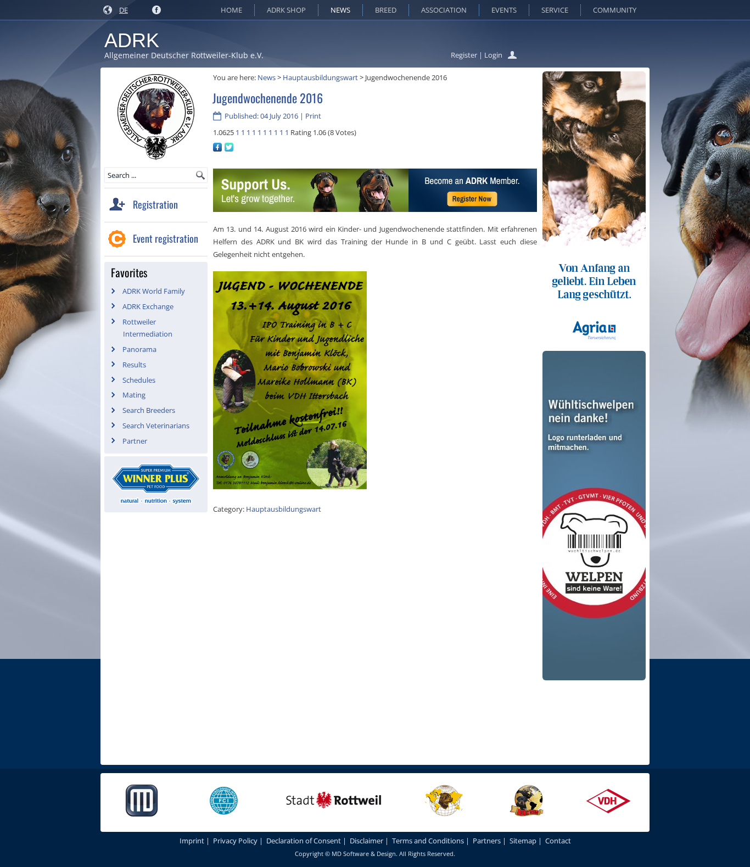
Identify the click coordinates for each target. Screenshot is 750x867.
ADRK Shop (286, 10)
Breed (385, 10)
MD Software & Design (364, 853)
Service (554, 10)
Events (504, 10)
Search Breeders (148, 410)
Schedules (138, 380)
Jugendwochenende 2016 (267, 98)
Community (614, 10)
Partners (487, 841)
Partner (134, 441)
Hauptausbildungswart (320, 77)
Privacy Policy (235, 841)
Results (134, 365)
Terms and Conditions (428, 841)
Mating (133, 395)
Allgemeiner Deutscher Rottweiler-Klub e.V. (184, 55)
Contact (558, 841)
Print (313, 116)
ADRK (131, 40)
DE (123, 10)
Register (464, 55)
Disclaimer (366, 841)
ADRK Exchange (147, 306)
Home (231, 10)
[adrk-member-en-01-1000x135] (375, 209)
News (340, 10)
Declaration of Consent (303, 841)
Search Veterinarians (155, 425)
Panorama (139, 349)
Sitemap (523, 841)
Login (493, 55)
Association (444, 10)
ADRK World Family (153, 291)
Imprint (192, 841)
